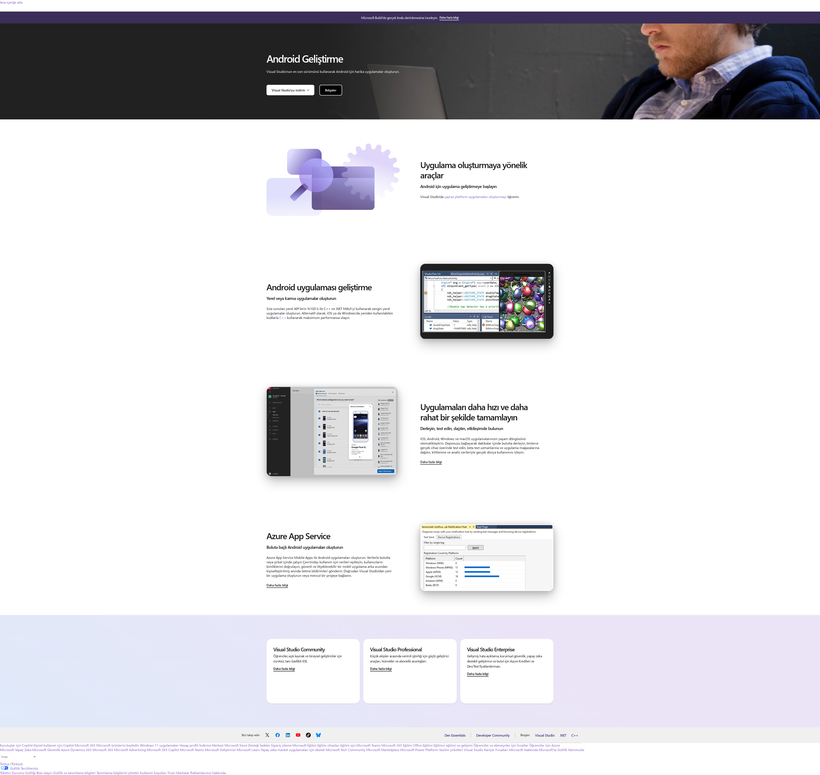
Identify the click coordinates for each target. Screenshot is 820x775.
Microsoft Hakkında (523, 749)
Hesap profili (189, 745)
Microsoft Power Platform (419, 749)
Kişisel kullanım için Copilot (54, 745)
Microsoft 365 (85, 745)
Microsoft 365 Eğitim (396, 745)
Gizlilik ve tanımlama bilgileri (74, 773)
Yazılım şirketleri (451, 749)
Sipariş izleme (281, 745)
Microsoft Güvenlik (46, 749)
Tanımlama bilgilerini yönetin (118, 773)
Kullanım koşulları (153, 773)
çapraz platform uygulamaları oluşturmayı (475, 196)
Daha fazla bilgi (449, 17)
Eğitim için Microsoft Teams (360, 745)
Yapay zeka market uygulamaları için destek (293, 749)
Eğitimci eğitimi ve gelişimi (453, 745)
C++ (282, 317)
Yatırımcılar (576, 749)
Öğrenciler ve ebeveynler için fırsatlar (500, 745)
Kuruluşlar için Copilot (16, 745)
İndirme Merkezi (211, 745)
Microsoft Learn (248, 749)
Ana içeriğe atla (11, 2)
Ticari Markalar (178, 773)
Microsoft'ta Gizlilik (553, 749)
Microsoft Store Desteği (241, 745)
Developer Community (493, 735)
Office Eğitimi (423, 745)
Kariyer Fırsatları (496, 749)
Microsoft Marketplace (382, 749)
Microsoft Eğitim (304, 745)
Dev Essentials (455, 735)
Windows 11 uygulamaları (159, 745)
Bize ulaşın (44, 773)
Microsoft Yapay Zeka (15, 749)
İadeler (265, 745)
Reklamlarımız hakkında (208, 773)
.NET (563, 735)
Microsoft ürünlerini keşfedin (117, 745)
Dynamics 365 (81, 749)
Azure (65, 749)
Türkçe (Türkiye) (11, 764)
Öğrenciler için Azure (544, 745)
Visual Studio (545, 735)
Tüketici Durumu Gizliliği (18, 773)
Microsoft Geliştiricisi (220, 749)
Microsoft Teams (192, 749)
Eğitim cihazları (328, 745)
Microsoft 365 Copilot (163, 749)
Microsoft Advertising (130, 749)
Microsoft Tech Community (345, 749)
